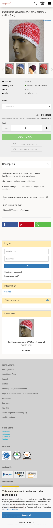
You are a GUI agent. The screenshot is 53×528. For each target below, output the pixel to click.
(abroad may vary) (41, 85)
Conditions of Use (9, 374)
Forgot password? (11, 276)
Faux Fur (5, 408)
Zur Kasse (6, 437)
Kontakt (5, 439)
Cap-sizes (6, 403)
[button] (6, 128)
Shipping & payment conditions (14, 389)
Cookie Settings (8, 417)
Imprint (5, 379)
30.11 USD (26, 350)
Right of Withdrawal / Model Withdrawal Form (20, 393)
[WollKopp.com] (5, 3)
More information (26, 522)
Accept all (26, 515)
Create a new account (13, 272)
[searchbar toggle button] (35, 3)
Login (26, 266)
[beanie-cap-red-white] (27, 40)
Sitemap (7, 292)
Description (8, 164)
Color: (4, 101)
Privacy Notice (12, 509)
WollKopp (47, 21)
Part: (4, 123)
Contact (5, 384)
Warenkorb (6, 432)
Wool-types (6, 398)
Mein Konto (6, 434)
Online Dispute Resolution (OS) (14, 413)
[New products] (47, 300)
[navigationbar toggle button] (49, 3)
